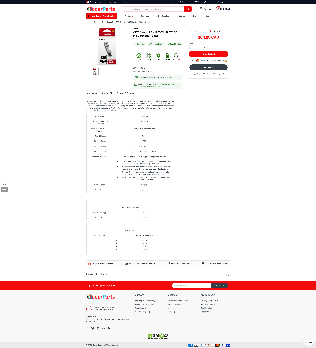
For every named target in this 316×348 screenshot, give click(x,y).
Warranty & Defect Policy (145, 304)
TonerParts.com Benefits (178, 301)
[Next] (226, 275)
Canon (135, 29)
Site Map (171, 312)
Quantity (192, 43)
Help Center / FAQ (142, 312)
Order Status (206, 312)
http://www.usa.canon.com (144, 129)
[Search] (188, 9)
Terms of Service (208, 304)
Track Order (209, 2)
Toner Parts (98, 345)
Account (207, 9)
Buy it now (208, 67)
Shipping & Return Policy (145, 301)
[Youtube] (98, 328)
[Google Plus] (103, 328)
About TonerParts (175, 304)
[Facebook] (87, 328)
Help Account (225, 2)
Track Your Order (142, 308)
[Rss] (109, 328)
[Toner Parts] (101, 9)
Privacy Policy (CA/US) (210, 301)
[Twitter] (92, 328)
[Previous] (229, 275)
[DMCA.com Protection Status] (158, 338)
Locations (172, 308)
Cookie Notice (206, 308)
